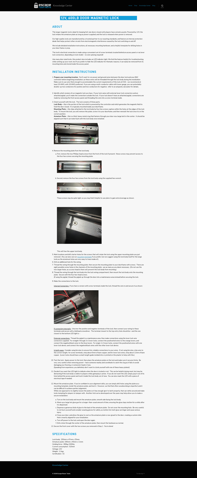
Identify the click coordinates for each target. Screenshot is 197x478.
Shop (135, 5)
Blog (153, 5)
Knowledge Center (144, 5)
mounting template (84, 257)
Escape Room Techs (63, 474)
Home (130, 5)
